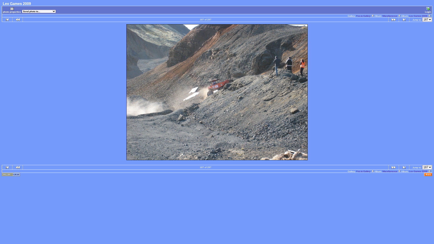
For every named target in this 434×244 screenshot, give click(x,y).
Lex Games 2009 (418, 16)
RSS (428, 174)
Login (428, 12)
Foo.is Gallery (363, 16)
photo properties (12, 12)
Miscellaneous (390, 16)
